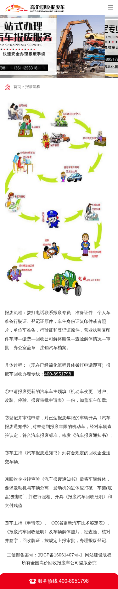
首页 (17, 87)
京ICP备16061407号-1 (60, 554)
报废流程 (32, 87)
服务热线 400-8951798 (62, 581)
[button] (56, 73)
